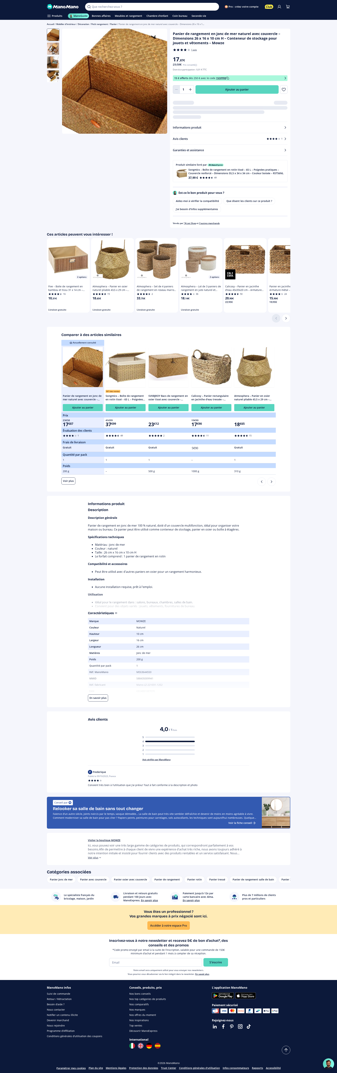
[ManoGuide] (328, 1064)
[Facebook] (223, 1026)
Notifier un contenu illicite (62, 1015)
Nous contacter (56, 1009)
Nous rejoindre (56, 1025)
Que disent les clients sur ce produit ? (249, 201)
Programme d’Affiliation (61, 1031)
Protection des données (143, 1068)
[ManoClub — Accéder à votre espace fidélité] (269, 7)
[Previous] (261, 481)
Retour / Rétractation (59, 999)
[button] (230, 171)
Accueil (50, 24)
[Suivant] (286, 318)
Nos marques (137, 1009)
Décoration (83, 24)
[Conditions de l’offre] (285, 78)
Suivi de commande (58, 993)
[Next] (271, 481)
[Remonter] (286, 1050)
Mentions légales (116, 1068)
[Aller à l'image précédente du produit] (69, 81)
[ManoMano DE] (149, 1046)
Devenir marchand (58, 1020)
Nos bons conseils (140, 993)
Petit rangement (99, 24)
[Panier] (288, 7)
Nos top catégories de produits (147, 999)
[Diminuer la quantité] (176, 89)
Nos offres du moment (142, 1015)
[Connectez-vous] (279, 7)
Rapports (257, 1068)
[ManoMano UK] (140, 1046)
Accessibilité (273, 1068)
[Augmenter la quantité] (190, 89)
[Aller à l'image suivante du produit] (160, 81)
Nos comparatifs (139, 1004)
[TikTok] (249, 1026)
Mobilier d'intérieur (66, 24)
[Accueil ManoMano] (63, 7)
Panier (113, 24)
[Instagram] (240, 1026)
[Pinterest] (232, 1026)
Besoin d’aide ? (55, 1004)
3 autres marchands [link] (209, 223)
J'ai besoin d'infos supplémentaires (197, 209)
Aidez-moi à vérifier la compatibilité (197, 201)
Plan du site (96, 1068)
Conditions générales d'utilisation (199, 1068)
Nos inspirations (139, 1020)
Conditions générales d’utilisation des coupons (74, 1036)
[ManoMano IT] (132, 1046)
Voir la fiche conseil (240, 823)
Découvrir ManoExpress (143, 1031)
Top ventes (135, 1025)
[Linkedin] (215, 1026)
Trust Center (168, 1068)
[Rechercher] (89, 6)
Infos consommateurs (236, 1068)
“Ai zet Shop (190, 223)
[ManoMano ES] (157, 1046)
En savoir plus (202, 974)
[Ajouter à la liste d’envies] (283, 89)
